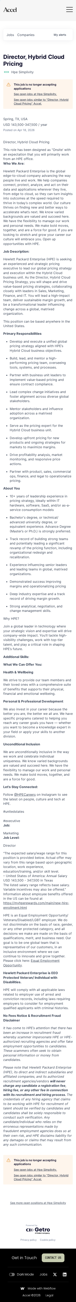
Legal (49, 1295)
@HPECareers (25, 794)
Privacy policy (28, 1239)
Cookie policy (48, 1239)
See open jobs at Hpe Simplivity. (35, 94)
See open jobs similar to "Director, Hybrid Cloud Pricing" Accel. (41, 101)
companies (25, 35)
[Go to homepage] (10, 9)
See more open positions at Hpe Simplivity (38, 1203)
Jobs (43, 1274)
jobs (10, 35)
